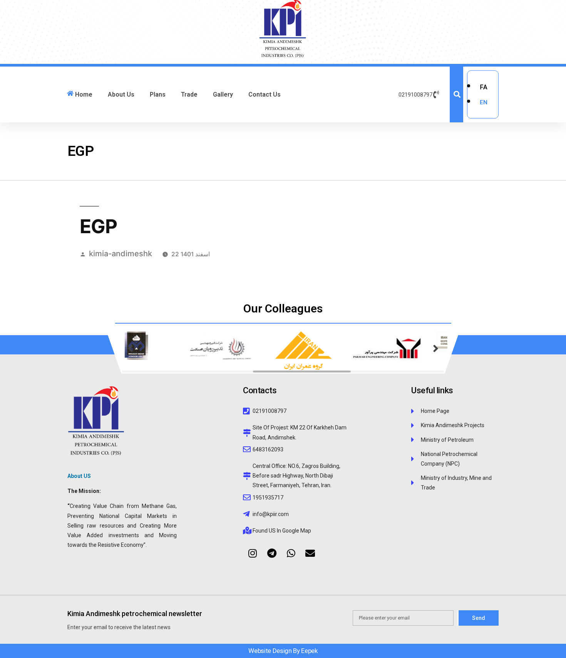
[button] (130, 350)
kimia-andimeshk (120, 253)
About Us (121, 94)
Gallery (223, 94)
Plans (158, 94)
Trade (189, 94)
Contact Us (264, 94)
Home (83, 94)
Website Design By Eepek (282, 651)
